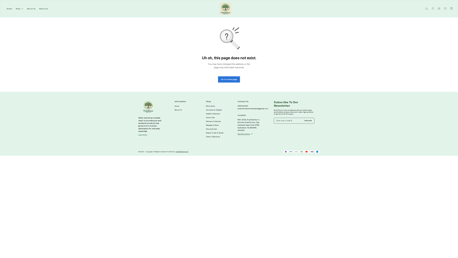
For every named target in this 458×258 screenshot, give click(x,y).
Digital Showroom (182, 152)
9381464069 (243, 106)
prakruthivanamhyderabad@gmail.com (251, 109)
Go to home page (229, 79)
